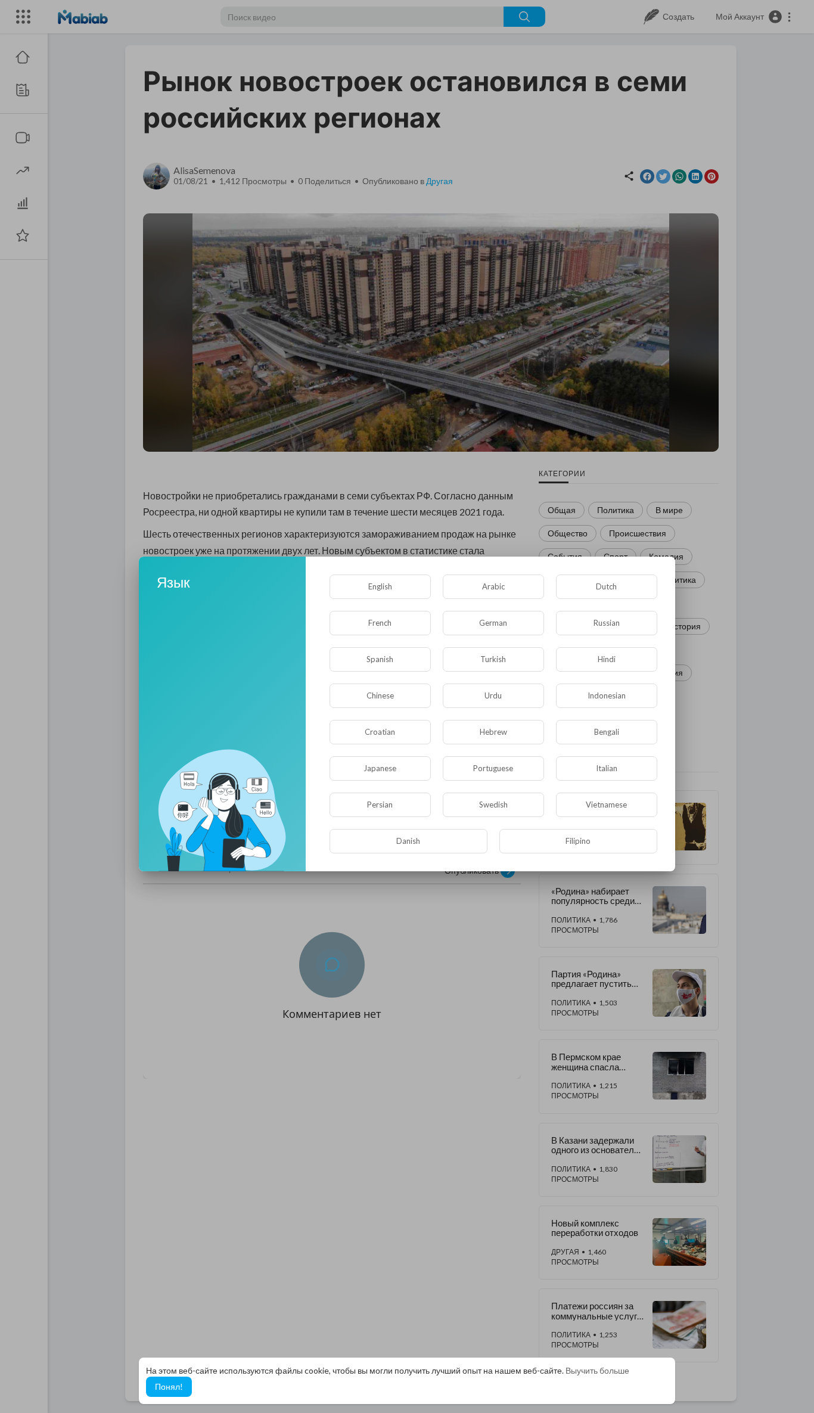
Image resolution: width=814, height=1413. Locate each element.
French (380, 623)
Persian (380, 804)
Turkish (493, 659)
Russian (607, 623)
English (380, 586)
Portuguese (493, 768)
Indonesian (607, 695)
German (493, 623)
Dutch (606, 586)
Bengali (606, 732)
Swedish (493, 804)
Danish (408, 841)
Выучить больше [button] (597, 1370)
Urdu (493, 695)
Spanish (379, 659)
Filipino (578, 841)
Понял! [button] (169, 1386)
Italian (606, 768)
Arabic (493, 586)
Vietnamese (606, 804)
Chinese (380, 695)
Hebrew (493, 732)
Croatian (380, 732)
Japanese (379, 768)
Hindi (607, 659)
